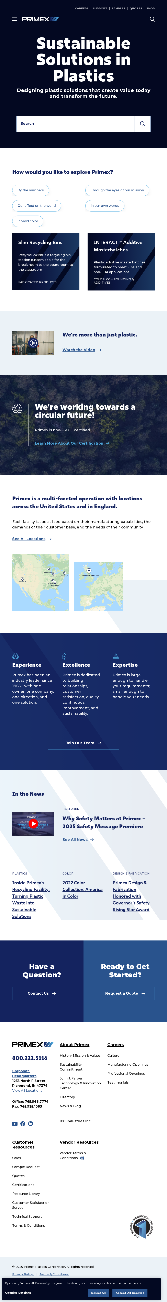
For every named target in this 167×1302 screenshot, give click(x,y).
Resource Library (26, 1194)
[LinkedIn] (30, 1123)
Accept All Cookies (130, 1292)
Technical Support (27, 1217)
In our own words (105, 206)
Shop (150, 8)
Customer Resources (23, 1145)
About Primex (74, 1044)
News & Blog (70, 1106)
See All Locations (28, 539)
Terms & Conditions (28, 1225)
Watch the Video (79, 350)
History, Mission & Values (80, 1056)
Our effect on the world (37, 206)
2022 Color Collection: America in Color (83, 890)
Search (142, 124)
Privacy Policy (23, 1274)
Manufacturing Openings (127, 1064)
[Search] (152, 19)
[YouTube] (15, 1124)
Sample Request (26, 1167)
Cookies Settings (18, 1292)
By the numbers (31, 190)
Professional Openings (126, 1073)
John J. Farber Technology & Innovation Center (80, 1083)
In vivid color (28, 221)
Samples (118, 8)
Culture (113, 1056)
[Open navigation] (14, 19)
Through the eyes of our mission (117, 190)
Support (100, 8)
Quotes (136, 8)
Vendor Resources (79, 1142)
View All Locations (27, 1091)
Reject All (98, 1292)
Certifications (23, 1185)
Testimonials (118, 1082)
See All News (75, 839)
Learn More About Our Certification (69, 443)
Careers (82, 8)
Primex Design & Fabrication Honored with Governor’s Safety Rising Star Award (131, 896)
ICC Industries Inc (75, 1121)
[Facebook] (22, 1123)
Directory (67, 1097)
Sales (16, 1158)
